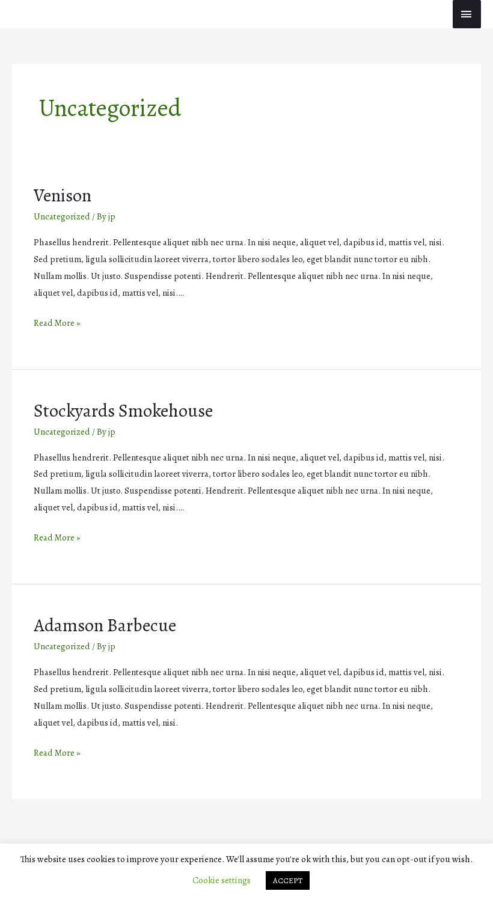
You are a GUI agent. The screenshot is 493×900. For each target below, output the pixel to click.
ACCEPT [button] (287, 880)
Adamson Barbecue (105, 625)
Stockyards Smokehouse (123, 411)
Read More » (57, 322)
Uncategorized (62, 216)
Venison (62, 195)
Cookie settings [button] (221, 880)
